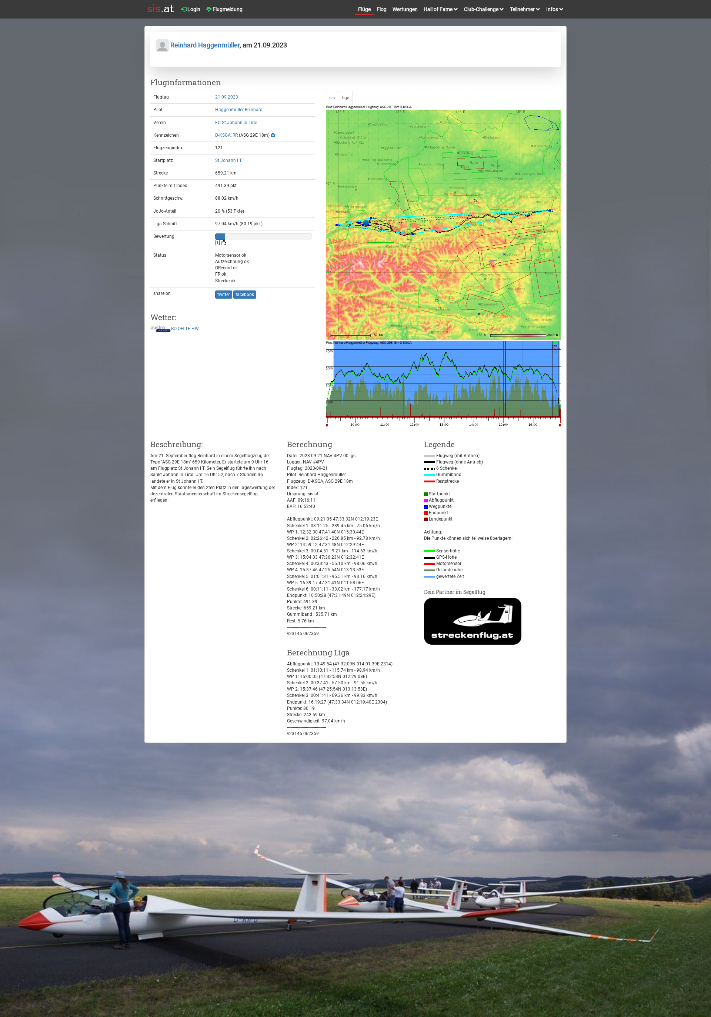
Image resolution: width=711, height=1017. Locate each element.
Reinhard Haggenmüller (204, 45)
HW (195, 329)
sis (332, 97)
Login (193, 9)
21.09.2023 (226, 97)
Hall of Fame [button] (439, 9)
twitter (223, 294)
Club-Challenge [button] (482, 9)
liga (346, 97)
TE (187, 329)
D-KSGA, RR (226, 135)
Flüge (364, 9)
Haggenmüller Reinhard (239, 109)
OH (181, 329)
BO (174, 329)
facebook (245, 294)
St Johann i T (228, 160)
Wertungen (405, 9)
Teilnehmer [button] (523, 9)
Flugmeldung (227, 9)
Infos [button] (552, 9)
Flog (382, 9)
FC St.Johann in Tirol (236, 122)
